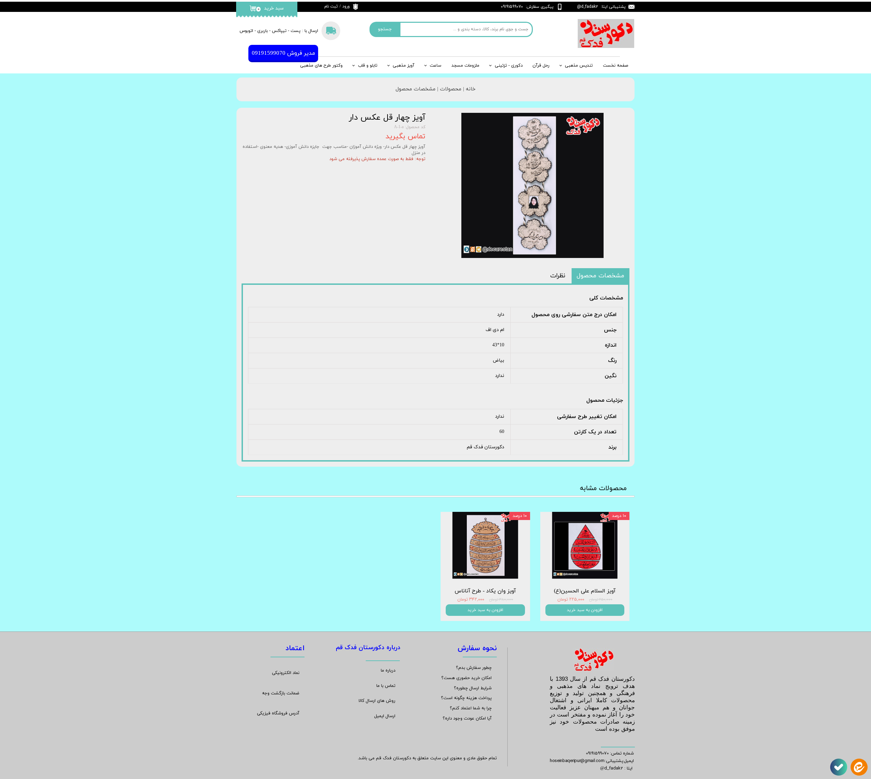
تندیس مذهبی (579, 66)
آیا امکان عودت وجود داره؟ (467, 718)
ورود (346, 6)
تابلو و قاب (368, 66)
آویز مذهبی (403, 66)
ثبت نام (331, 6)
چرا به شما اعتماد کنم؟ (471, 708)
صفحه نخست (615, 66)
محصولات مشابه (603, 488)
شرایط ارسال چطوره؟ (473, 688)
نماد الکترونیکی (285, 673)
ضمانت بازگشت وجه (280, 693)
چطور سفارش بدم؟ (474, 668)
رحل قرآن (541, 66)
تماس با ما (385, 686)
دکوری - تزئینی (509, 66)
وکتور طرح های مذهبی (321, 66)
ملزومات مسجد (465, 66)
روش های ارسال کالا (377, 701)
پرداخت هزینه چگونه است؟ (466, 698)
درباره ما (388, 671)
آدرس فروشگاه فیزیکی (278, 713)
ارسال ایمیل (384, 716)
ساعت (435, 66)
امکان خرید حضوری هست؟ (466, 678)
